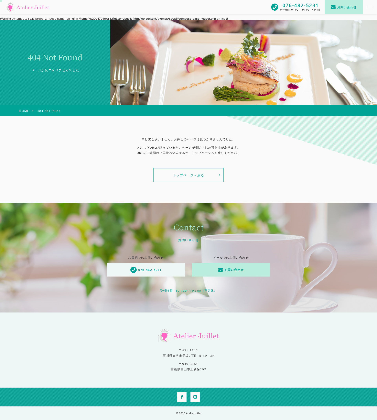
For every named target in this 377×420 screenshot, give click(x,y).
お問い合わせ (347, 7)
